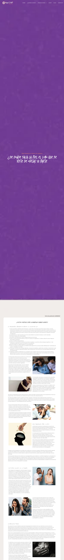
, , (32, 153)
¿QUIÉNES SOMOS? (31, 2)
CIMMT (50, 2)
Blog (55, 2)
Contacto (60, 2)
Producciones (41, 2)
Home (23, 2)
